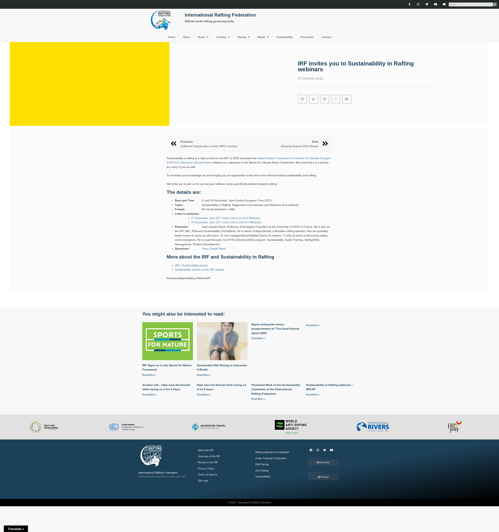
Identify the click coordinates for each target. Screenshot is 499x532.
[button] (302, 99)
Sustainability (285, 37)
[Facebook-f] (409, 4)
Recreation (307, 37)
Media (261, 37)
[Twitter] (426, 4)
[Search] (495, 4)
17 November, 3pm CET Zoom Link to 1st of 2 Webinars (225, 218)
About (201, 37)
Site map (203, 480)
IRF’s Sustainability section (191, 265)
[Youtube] (435, 4)
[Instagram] (418, 4)
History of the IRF (208, 462)
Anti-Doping (261, 470)
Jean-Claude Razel (214, 248)
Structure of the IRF (209, 456)
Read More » (149, 375)
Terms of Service (207, 474)
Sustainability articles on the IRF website (200, 269)
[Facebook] (311, 450)
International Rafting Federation (220, 15)
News (186, 37)
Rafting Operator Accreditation (272, 452)
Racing (241, 37)
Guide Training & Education (270, 458)
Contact (326, 37)
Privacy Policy (206, 468)
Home (171, 37)
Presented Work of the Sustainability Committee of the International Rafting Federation (275, 389)
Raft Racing (262, 464)
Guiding (221, 37)
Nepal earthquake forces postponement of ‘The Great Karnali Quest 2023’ (275, 329)
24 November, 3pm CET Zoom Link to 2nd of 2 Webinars (226, 222)
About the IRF (206, 450)
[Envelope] (444, 4)
